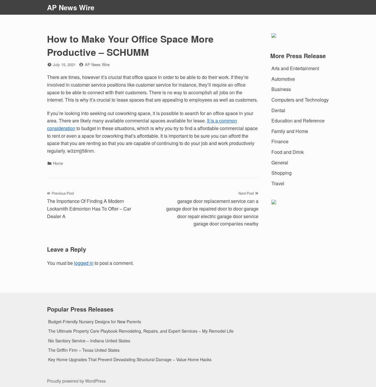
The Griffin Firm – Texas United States (84, 350)
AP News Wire (70, 7)
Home (58, 163)
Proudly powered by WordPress (76, 381)
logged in (83, 263)
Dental (278, 110)
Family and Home (289, 131)
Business (281, 89)
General (279, 162)
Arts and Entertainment (295, 68)
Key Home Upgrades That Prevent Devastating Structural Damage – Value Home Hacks (130, 359)
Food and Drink (287, 152)
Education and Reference (298, 120)
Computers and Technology (300, 99)
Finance (279, 141)
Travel (277, 183)
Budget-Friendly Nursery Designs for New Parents (94, 321)
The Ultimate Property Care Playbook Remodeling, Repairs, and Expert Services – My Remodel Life (141, 331)
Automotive (283, 78)
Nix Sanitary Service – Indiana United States (89, 341)
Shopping (281, 172)
